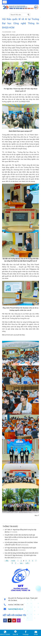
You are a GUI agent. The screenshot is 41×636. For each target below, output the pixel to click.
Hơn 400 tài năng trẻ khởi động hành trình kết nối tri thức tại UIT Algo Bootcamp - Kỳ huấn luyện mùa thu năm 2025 (21, 555)
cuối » (27, 563)
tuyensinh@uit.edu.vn (15, 609)
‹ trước (13, 561)
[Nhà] (20, 7)
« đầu (6, 561)
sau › (21, 563)
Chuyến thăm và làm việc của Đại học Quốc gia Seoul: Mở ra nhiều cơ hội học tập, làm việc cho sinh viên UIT (21, 537)
